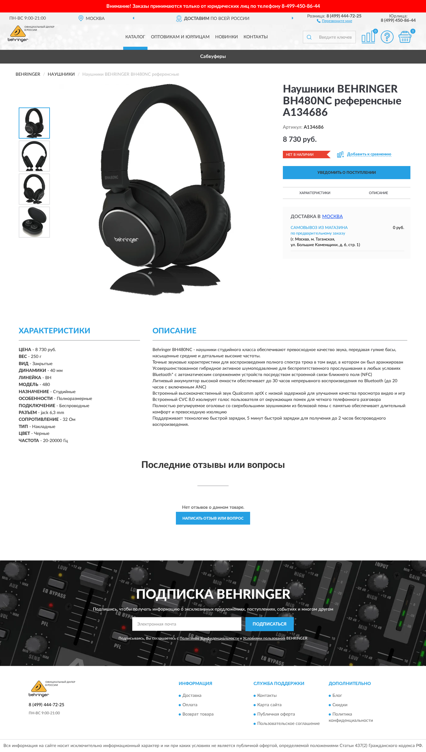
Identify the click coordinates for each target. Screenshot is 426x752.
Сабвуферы (213, 56)
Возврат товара (198, 714)
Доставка (191, 695)
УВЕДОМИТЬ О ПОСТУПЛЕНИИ (346, 172)
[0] (405, 37)
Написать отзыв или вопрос (213, 518)
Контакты (256, 37)
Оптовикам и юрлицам (180, 37)
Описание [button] (378, 193)
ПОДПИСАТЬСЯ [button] (270, 624)
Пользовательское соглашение (288, 723)
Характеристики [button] (314, 193)
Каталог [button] (135, 37)
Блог (337, 695)
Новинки (226, 37)
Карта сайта (269, 705)
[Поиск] (309, 37)
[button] (334, 20)
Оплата (189, 705)
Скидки (339, 705)
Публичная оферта (276, 714)
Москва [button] (332, 216)
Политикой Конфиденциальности (209, 638)
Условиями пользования (264, 638)
